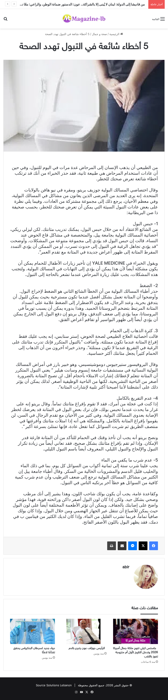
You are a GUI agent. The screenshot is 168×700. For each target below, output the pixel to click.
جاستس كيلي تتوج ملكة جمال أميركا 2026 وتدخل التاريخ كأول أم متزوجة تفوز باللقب (135, 652)
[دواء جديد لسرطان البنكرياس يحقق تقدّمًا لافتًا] (32, 631)
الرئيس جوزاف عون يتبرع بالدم (88, 648)
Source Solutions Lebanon (54, 685)
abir (125, 567)
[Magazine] (84, 18)
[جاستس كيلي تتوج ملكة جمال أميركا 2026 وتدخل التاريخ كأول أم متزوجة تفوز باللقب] (135, 631)
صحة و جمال (99, 34)
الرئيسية (114, 34)
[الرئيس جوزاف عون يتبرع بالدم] (83, 631)
